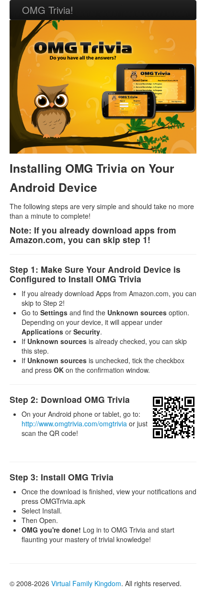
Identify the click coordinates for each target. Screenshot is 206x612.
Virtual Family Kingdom (86, 583)
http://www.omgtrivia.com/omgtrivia (74, 423)
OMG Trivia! (47, 10)
